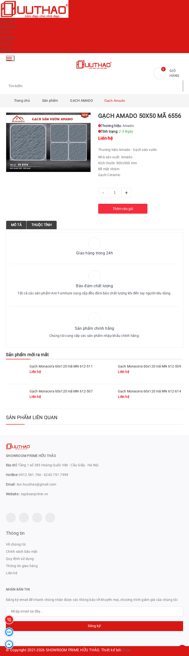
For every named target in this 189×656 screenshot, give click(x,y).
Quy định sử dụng (20, 559)
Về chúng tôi (16, 544)
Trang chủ (8, 20)
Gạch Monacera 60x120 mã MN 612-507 (61, 391)
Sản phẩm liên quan (32, 417)
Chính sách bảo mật (22, 552)
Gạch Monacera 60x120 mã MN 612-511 (61, 366)
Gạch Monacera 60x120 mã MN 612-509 (149, 366)
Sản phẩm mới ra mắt (27, 354)
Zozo (126, 650)
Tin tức (5, 32)
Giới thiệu (7, 38)
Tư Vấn (6, 44)
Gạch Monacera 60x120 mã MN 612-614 (149, 391)
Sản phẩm (8, 26)
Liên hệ (5, 50)
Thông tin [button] (15, 533)
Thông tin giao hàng (22, 566)
